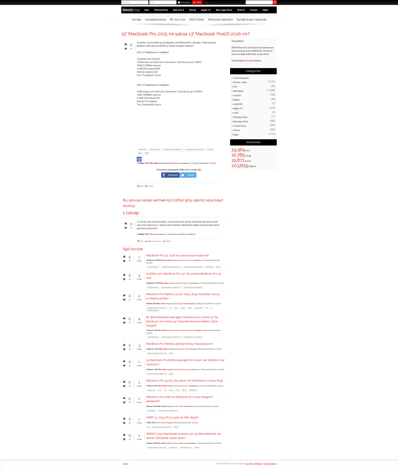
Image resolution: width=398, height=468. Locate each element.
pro (159, 390)
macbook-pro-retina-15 (172, 149)
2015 (147, 153)
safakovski (182, 443)
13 (170, 308)
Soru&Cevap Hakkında (251, 19)
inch (176, 308)
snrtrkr (181, 406)
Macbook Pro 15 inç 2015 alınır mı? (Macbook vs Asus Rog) (184, 380)
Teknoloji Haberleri (220, 19)
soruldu (212, 163)
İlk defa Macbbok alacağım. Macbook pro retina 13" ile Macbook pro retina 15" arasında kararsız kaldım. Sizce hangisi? (182, 321)
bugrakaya (182, 304)
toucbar (210, 149)
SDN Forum (258, 464)
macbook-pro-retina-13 (194, 149)
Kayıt (206, 3)
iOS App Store (166, 260)
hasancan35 (185, 349)
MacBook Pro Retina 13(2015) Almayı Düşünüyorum (179, 343)
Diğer (265, 9)
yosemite (198, 308)
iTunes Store (240, 126)
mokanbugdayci (186, 330)
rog (177, 390)
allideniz (175, 163)
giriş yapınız (195, 200)
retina (196, 448)
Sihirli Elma (196, 19)
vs (165, 390)
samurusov (183, 386)
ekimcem (154, 234)
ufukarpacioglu (185, 370)
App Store (178, 9)
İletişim (125, 464)
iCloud (192, 9)
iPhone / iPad (240, 82)
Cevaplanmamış (155, 19)
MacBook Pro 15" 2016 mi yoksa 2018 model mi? (177, 255)
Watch (241, 9)
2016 (140, 153)
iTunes (253, 9)
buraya (250, 60)
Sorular (136, 19)
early (183, 308)
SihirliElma (249, 464)
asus (171, 390)
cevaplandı (190, 234)
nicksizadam (161, 423)
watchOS (238, 104)
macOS (237, 95)
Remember (185, 2)
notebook (193, 390)
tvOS (236, 113)
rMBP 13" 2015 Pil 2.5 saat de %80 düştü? (172, 417)
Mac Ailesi (154, 163)
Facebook (173, 175)
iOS (235, 86)
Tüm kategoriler (241, 78)
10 (206, 308)
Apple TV (238, 108)
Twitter (190, 175)
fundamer (188, 260)
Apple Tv (206, 9)
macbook (142, 149)
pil (148, 427)
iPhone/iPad (161, 9)
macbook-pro (154, 149)
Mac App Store (224, 9)
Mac (147, 9)
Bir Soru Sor (178, 19)
